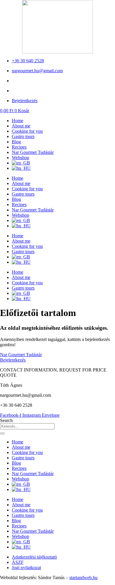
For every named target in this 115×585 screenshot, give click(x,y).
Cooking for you (27, 131)
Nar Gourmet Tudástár (33, 152)
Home (17, 120)
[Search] (2, 433)
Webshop (20, 157)
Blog (16, 141)
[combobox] (27, 426)
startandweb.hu (83, 577)
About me (21, 125)
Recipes (19, 146)
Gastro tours (23, 136)
